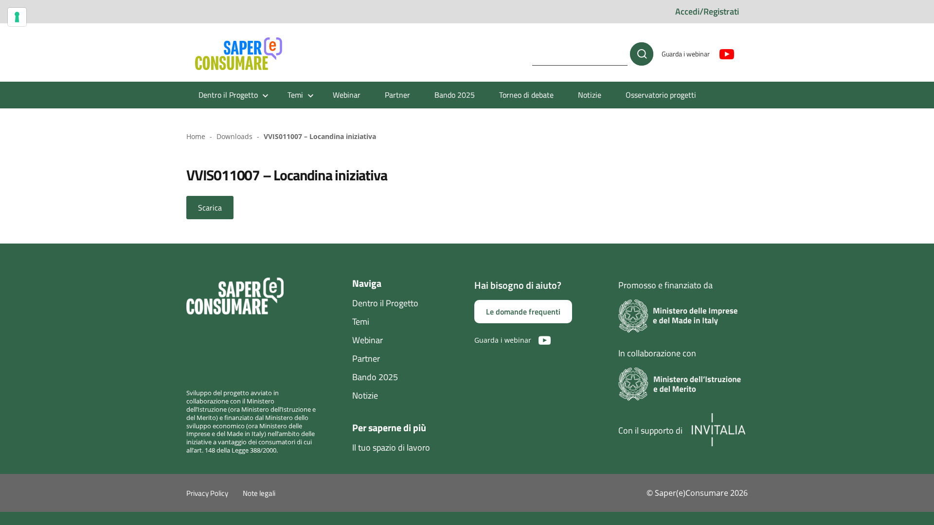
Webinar (346, 95)
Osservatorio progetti (661, 95)
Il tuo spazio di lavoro (391, 447)
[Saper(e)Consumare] (238, 53)
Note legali (259, 493)
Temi (360, 321)
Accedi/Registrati (707, 11)
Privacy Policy (207, 493)
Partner (397, 95)
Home (195, 136)
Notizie (589, 95)
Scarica (210, 207)
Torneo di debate (526, 95)
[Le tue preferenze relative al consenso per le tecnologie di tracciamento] (17, 17)
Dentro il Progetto (385, 303)
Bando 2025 (454, 95)
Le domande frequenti (523, 311)
